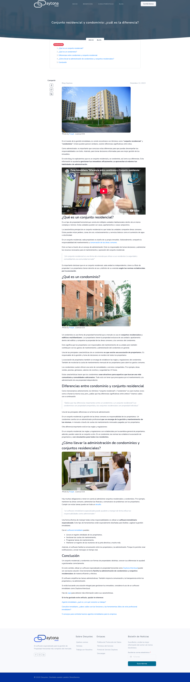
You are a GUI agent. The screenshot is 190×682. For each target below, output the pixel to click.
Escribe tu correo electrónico (139, 652)
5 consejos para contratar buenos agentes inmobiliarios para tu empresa (89, 614)
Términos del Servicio (105, 646)
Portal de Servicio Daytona (107, 649)
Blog (121, 4)
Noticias (79, 646)
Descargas (101, 653)
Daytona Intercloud (130, 568)
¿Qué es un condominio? (68, 52)
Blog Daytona (67, 83)
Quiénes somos (82, 642)
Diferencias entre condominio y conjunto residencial (78, 55)
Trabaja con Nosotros (84, 649)
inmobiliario (75, 530)
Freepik (72, 134)
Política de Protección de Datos (109, 642)
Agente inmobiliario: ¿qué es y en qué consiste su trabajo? (84, 602)
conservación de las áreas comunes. (103, 242)
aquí (69, 593)
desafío (98, 504)
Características (106, 4)
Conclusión (63, 62)
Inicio (75, 4)
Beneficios (88, 4)
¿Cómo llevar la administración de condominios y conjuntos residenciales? (86, 59)
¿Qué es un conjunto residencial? (71, 48)
